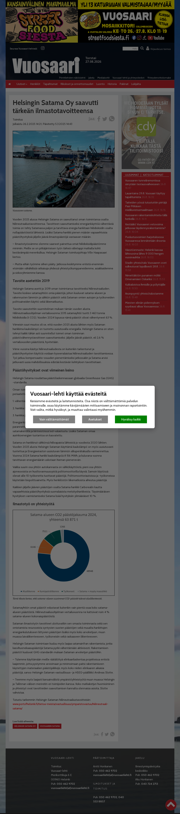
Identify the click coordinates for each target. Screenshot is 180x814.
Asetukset (95, 419)
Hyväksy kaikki (131, 419)
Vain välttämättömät (54, 419)
